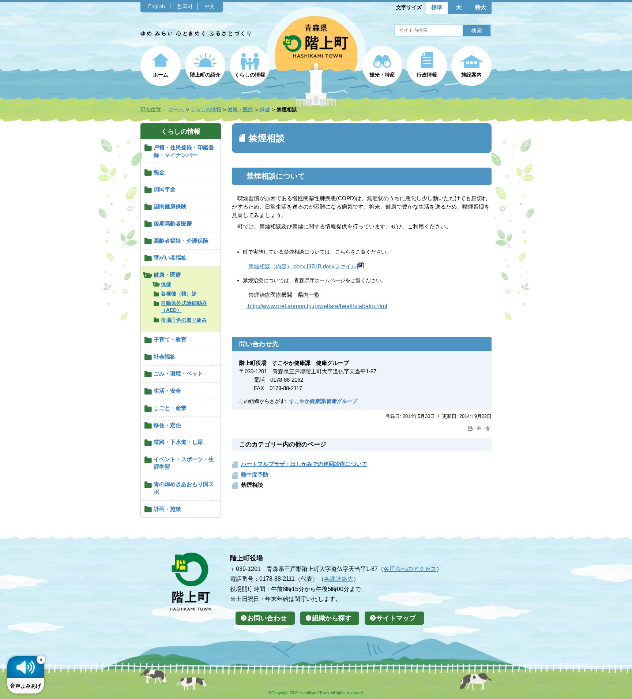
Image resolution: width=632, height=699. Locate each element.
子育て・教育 (170, 339)
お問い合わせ (267, 618)
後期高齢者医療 (173, 223)
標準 (436, 7)
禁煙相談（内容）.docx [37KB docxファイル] (303, 266)
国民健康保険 (170, 206)
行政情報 (427, 75)
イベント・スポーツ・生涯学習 (184, 463)
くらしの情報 (249, 75)
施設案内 (471, 75)
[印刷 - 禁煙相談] (471, 427)
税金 (159, 172)
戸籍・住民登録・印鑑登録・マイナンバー (184, 151)
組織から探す (331, 618)
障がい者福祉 (170, 257)
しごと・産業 (170, 408)
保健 (265, 109)
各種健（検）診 (179, 293)
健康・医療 (240, 109)
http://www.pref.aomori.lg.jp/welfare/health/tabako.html (317, 306)
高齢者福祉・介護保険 (181, 241)
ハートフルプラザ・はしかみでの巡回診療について (304, 464)
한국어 (184, 6)
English (156, 6)
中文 (209, 6)
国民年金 (165, 189)
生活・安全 (167, 391)
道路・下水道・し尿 (178, 442)
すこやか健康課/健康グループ (323, 401)
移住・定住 (167, 425)
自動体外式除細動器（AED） (184, 306)
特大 (480, 7)
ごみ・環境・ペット (178, 373)
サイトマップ (396, 618)
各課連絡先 (338, 578)
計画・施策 (167, 509)
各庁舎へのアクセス (410, 568)
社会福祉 (165, 357)
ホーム (160, 75)
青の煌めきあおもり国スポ (184, 488)
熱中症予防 (254, 474)
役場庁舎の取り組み (184, 320)
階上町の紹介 (205, 75)
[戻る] (479, 427)
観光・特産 (382, 75)
